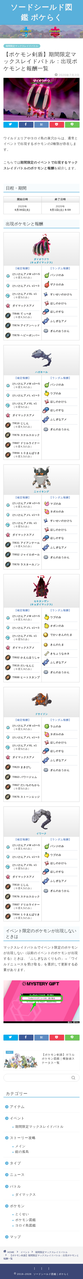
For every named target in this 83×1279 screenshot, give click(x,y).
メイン (20, 1146)
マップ (15, 1237)
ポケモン (17, 1206)
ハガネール (41, 372)
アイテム (17, 1107)
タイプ (15, 1163)
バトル (15, 1186)
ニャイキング (41, 491)
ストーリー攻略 (23, 1138)
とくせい (22, 1214)
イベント (17, 1118)
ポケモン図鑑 (25, 1220)
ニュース (17, 1175)
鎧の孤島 (22, 1151)
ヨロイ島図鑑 (25, 1225)
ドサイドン (41, 714)
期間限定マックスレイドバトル (22, 46)
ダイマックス (25, 1194)
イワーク (41, 833)
